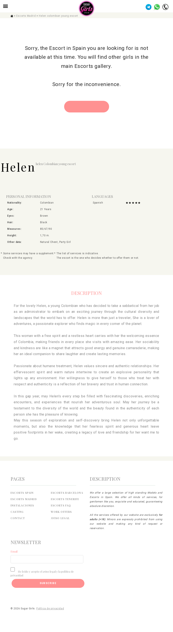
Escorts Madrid (26, 15)
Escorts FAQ (61, 505)
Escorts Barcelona (67, 492)
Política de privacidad (50, 608)
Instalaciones (22, 505)
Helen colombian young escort (58, 15)
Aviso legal (60, 518)
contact (18, 518)
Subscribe (48, 583)
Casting (17, 511)
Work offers (61, 511)
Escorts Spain (22, 492)
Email (14, 551)
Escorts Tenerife (65, 499)
